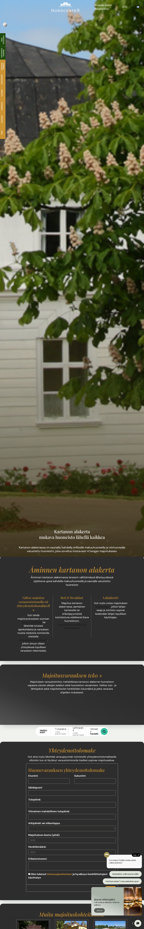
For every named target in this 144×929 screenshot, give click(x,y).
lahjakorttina (103, 606)
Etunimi (33, 775)
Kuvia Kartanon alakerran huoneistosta (72, 626)
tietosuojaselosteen (59, 874)
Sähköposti (35, 787)
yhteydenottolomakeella (33, 640)
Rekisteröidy (102, 9)
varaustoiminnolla (31, 622)
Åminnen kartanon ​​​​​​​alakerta (72, 569)
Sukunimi (80, 775)
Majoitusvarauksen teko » (72, 675)
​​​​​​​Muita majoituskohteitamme (72, 914)
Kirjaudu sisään (103, 5)
